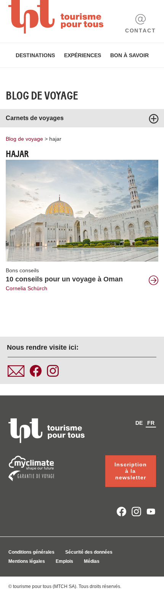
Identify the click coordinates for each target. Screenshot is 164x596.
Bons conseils (22, 270)
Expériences (82, 55)
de (139, 423)
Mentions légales (26, 561)
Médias (92, 561)
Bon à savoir (129, 55)
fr (150, 423)
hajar (55, 139)
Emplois (64, 561)
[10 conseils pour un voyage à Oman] (82, 210)
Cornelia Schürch (26, 288)
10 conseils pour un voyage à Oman (64, 279)
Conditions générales (31, 552)
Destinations (35, 55)
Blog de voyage (42, 95)
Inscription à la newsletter (130, 470)
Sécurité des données (89, 552)
